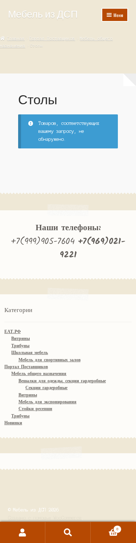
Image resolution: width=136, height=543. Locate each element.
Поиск (68, 532)
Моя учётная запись (22, 532)
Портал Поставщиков (52, 38)
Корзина (105, 527)
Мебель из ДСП (43, 14)
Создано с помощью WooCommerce (45, 517)
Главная (16, 38)
